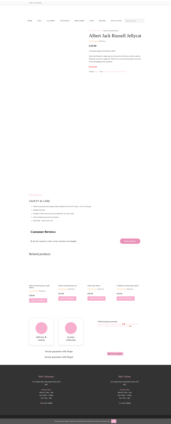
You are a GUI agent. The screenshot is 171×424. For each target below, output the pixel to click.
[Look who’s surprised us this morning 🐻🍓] (133, 335)
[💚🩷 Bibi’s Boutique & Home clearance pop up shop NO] (115, 345)
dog (107, 71)
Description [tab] (35, 194)
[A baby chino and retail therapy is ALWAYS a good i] (133, 345)
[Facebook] (48, 2)
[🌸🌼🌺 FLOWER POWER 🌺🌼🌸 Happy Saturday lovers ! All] (115, 335)
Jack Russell (112, 71)
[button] (56, 21)
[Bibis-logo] (85, 12)
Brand (95, 30)
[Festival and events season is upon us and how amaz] (96, 345)
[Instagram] (45, 2)
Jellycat (100, 30)
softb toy (123, 71)
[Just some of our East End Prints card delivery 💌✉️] (96, 335)
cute (104, 71)
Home (90, 30)
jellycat (119, 71)
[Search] (142, 21)
